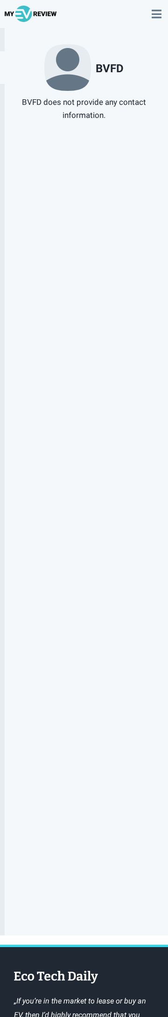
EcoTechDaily (56, 978)
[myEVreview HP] (32, 18)
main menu (156, 9)
